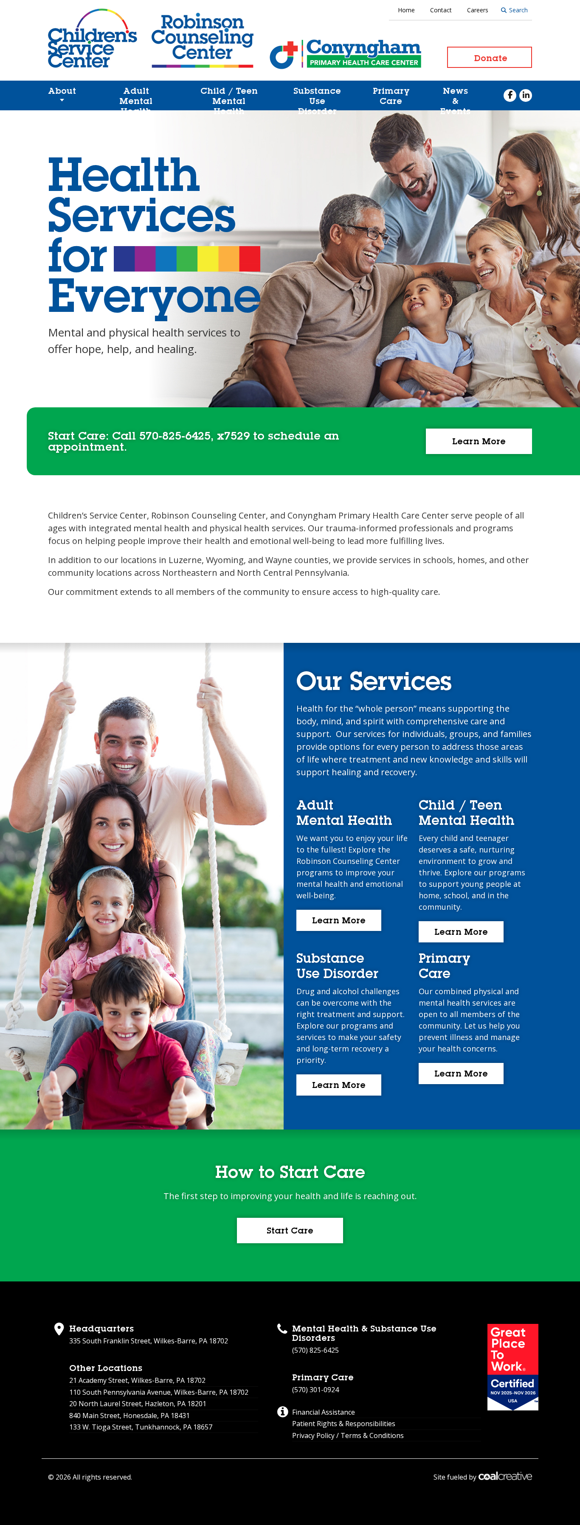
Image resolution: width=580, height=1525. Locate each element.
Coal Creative (505, 1476)
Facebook (510, 95)
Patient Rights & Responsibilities (343, 1423)
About (62, 90)
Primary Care (391, 96)
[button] (479, 441)
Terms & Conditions (372, 1435)
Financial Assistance (323, 1412)
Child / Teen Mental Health (229, 98)
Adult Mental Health (135, 98)
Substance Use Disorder (317, 98)
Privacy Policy (313, 1435)
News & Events (455, 98)
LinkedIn (525, 95)
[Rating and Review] (512, 1366)
